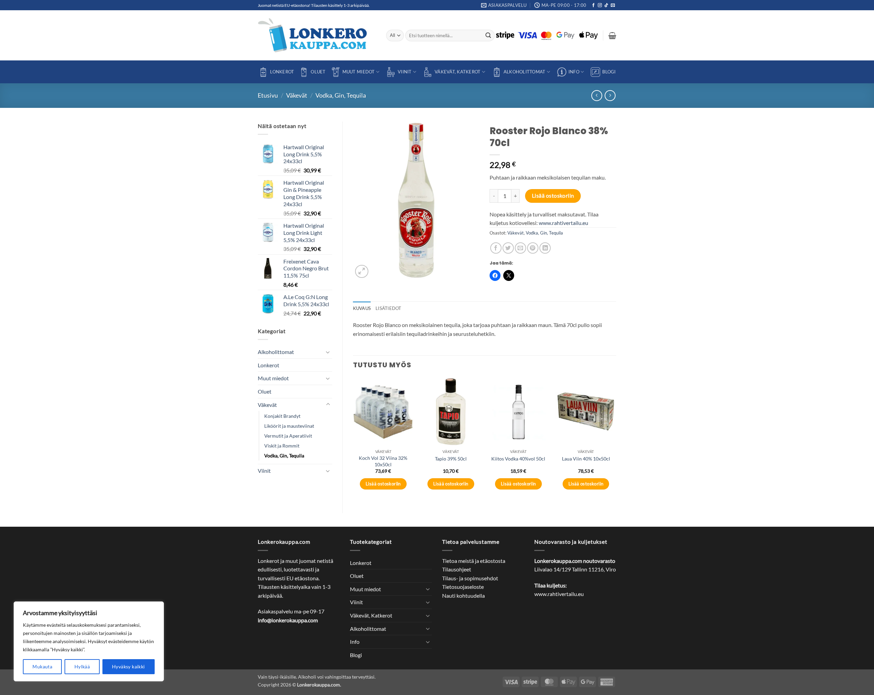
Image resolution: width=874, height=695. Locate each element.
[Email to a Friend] (520, 248)
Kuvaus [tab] (362, 308)
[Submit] (488, 35)
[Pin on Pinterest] (532, 248)
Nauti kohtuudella (463, 595)
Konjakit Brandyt (282, 416)
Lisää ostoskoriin (553, 196)
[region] (89, 641)
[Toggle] (328, 352)
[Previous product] (610, 95)
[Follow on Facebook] (593, 5)
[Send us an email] (613, 5)
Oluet (318, 71)
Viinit (405, 71)
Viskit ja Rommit (281, 446)
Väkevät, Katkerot (457, 71)
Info (573, 71)
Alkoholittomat (525, 71)
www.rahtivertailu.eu (563, 222)
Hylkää (82, 666)
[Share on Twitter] (508, 248)
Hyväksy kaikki (128, 666)
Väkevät (296, 95)
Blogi (609, 71)
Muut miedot (358, 71)
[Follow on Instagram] (600, 5)
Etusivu (268, 95)
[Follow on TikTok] (606, 5)
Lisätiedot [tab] (388, 308)
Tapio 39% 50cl (451, 459)
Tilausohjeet (456, 569)
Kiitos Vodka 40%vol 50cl (518, 459)
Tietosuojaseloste (463, 586)
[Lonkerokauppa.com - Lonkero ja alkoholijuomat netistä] (317, 35)
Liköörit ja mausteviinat (289, 426)
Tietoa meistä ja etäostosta (473, 560)
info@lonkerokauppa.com (288, 620)
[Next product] (596, 95)
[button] (612, 35)
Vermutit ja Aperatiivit (288, 436)
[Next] (616, 439)
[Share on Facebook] (496, 248)
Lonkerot (282, 71)
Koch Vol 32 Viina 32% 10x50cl (383, 461)
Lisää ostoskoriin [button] (383, 483)
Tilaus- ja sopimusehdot (470, 578)
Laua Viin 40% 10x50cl (586, 459)
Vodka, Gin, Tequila (340, 95)
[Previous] (353, 439)
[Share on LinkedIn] (545, 248)
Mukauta (42, 666)
